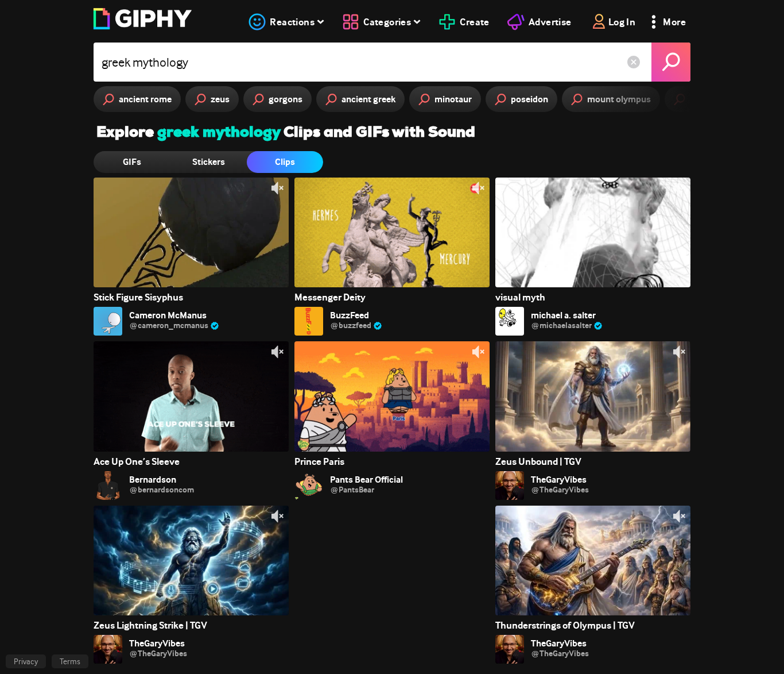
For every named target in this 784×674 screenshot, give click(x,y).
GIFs (132, 161)
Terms (70, 661)
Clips (285, 161)
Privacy (26, 661)
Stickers (208, 161)
